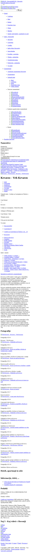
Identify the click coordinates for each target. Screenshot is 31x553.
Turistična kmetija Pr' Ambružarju (13, 485)
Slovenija (10, 39)
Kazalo (3, 543)
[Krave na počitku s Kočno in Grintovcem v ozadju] (15, 351)
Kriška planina (8, 240)
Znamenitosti (7, 68)
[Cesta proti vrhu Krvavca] (12, 396)
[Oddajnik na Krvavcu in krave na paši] (15, 382)
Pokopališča (22, 119)
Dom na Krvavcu (9, 237)
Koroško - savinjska (13, 54)
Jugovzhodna (11, 51)
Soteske (19, 106)
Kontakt (3, 545)
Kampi (18, 130)
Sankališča (21, 134)
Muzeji (18, 118)
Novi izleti (8, 543)
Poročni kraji (22, 133)
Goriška (10, 45)
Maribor (10, 31)
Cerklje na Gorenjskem (7, 499)
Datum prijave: (5, 150)
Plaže (16, 101)
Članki (19, 543)
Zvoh (5, 250)
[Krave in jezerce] (10, 389)
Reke (16, 103)
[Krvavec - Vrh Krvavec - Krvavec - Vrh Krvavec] (15, 173)
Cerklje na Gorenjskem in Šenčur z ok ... (16, 231)
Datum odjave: (5, 153)
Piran (12, 83)
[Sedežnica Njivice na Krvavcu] (14, 461)
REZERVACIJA (5, 158)
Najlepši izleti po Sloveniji (8, 3)
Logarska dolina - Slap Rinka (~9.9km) (14, 265)
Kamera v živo (8, 189)
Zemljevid (7, 185)
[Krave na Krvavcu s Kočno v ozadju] (15, 365)
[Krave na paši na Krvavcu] (12, 358)
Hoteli (5, 13)
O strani (14, 543)
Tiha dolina (7, 247)
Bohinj (9, 22)
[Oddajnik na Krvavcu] (11, 342)
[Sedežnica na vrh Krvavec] (13, 420)
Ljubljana (10, 16)
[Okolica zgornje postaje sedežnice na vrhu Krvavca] (15, 454)
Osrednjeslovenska (13, 60)
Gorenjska (10, 42)
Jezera (17, 95)
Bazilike (19, 112)
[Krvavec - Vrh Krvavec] (12, 334)
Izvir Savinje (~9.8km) (10, 263)
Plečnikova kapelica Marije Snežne (13, 245)
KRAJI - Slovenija (17, 1)
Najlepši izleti (11, 77)
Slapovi (19, 104)
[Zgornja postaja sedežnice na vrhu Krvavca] (15, 429)
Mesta (17, 115)
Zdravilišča (21, 138)
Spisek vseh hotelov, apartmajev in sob (18, 34)
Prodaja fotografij (5, 540)
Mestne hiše (22, 116)
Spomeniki (21, 122)
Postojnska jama (15, 85)
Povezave (24, 543)
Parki (16, 100)
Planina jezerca (8, 243)
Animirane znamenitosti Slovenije (17, 71)
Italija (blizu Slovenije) (14, 48)
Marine (18, 131)
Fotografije (7, 183)
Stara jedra (21, 124)
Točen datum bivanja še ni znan (11, 156)
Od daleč (6, 242)
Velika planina (15, 86)
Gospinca (6, 239)
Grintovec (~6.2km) (9, 260)
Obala (9, 28)
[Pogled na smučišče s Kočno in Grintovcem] (15, 405)
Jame (16, 94)
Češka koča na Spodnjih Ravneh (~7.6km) (15, 262)
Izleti (5, 182)
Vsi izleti (10, 66)
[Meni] (4, 5)
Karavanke (21, 97)
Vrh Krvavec (7, 248)
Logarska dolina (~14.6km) (11, 257)
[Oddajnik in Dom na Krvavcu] (14, 412)
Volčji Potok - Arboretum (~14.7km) (14, 258)
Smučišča (20, 136)
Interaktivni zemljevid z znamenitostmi (11, 274)
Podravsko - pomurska (14, 63)
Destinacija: (4, 146)
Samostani (21, 121)
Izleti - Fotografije (9, 36)
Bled (9, 19)
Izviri (16, 92)
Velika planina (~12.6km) (11, 255)
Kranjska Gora (12, 25)
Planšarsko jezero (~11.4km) (12, 266)
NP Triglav (21, 98)
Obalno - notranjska (13, 57)
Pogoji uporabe (15, 549)
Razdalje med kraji (9, 139)
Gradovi (19, 113)
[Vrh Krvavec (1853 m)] (12, 445)
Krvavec (13, 172)
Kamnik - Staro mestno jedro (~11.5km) (15, 268)
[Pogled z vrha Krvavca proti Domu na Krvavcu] (15, 438)
